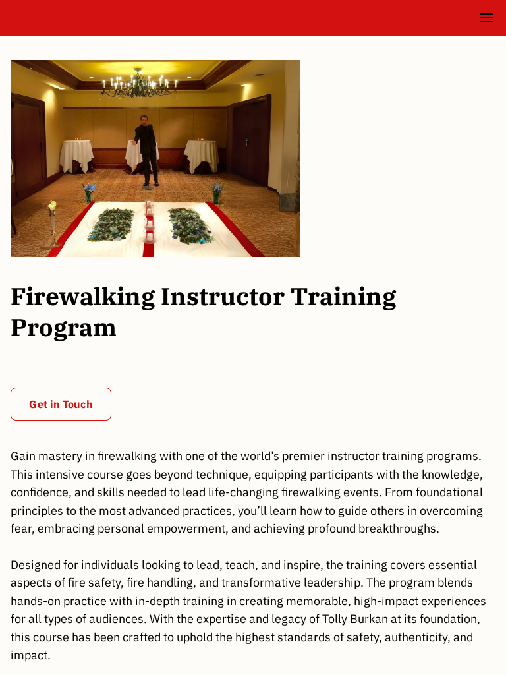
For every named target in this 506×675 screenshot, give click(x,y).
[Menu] (486, 17)
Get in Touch (60, 404)
